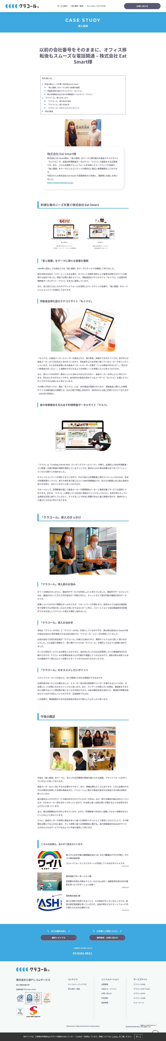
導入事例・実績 (74, 989)
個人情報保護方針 (23, 985)
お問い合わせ (106, 993)
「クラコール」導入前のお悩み (59, 101)
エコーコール (139, 1002)
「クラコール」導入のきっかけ (56, 97)
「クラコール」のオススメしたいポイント (63, 108)
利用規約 (104, 998)
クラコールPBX (139, 984)
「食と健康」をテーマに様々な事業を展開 (63, 87)
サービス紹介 (62, 6)
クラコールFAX (139, 993)
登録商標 (104, 1002)
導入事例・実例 (77, 6)
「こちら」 (115, 1036)
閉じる (48, 78)
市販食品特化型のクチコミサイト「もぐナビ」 (65, 91)
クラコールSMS (140, 998)
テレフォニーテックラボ (96, 6)
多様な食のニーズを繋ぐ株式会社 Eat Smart (61, 84)
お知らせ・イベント (109, 989)
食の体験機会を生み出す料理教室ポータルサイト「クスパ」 (70, 94)
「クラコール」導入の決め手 (58, 104)
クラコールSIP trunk (142, 989)
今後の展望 (48, 111)
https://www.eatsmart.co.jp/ (60, 182)
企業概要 (104, 984)
